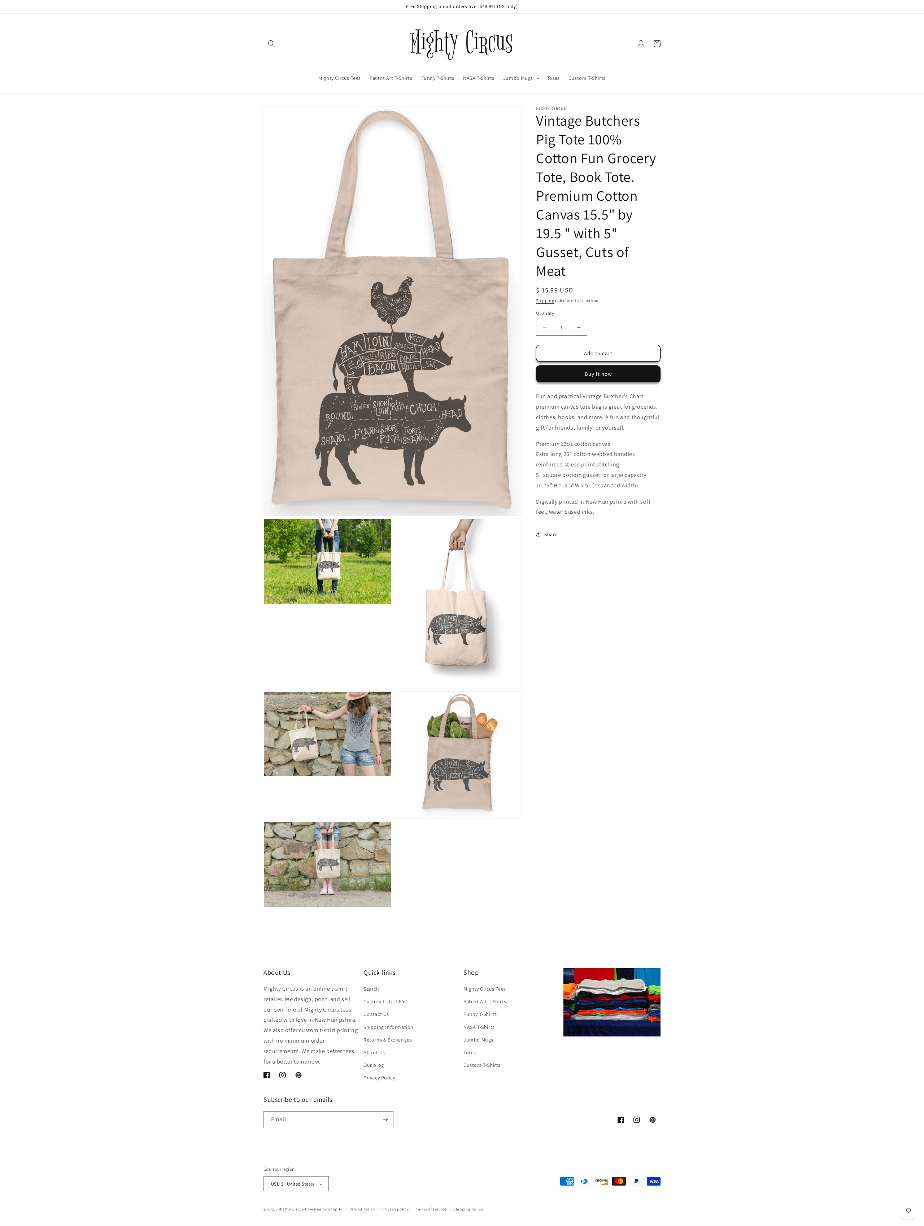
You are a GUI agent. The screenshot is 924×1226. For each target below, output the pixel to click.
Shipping (545, 300)
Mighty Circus (291, 1209)
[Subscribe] (385, 1119)
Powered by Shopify (323, 1209)
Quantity (545, 313)
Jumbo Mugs (478, 1039)
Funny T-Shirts (480, 1014)
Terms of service (431, 1209)
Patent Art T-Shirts (484, 1001)
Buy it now (598, 373)
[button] (271, 44)
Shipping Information (388, 1027)
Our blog (373, 1065)
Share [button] (551, 534)
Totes (469, 1052)
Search (371, 989)
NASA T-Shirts (479, 1027)
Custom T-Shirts (482, 1065)
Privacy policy (395, 1209)
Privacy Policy (379, 1078)
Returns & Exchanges (387, 1039)
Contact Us (376, 1014)
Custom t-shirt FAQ (385, 1001)
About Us (374, 1052)
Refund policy (362, 1209)
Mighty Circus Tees (484, 989)
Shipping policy (468, 1209)
